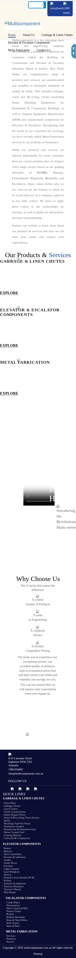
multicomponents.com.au (37, 947)
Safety (7, 820)
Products (11, 938)
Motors (7, 874)
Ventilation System (14, 826)
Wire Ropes (10, 892)
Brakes (7, 848)
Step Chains (12, 922)
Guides (7, 860)
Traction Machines (14, 886)
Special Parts (13, 925)
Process (10, 941)
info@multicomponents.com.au (25, 773)
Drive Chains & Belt (17, 908)
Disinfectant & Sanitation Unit (20, 829)
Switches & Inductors (15, 883)
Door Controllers (12, 854)
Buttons (8, 851)
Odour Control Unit (14, 832)
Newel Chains (13, 911)
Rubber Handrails (15, 917)
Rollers (7, 880)
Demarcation (13, 905)
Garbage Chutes (12, 805)
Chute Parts (10, 802)
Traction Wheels (12, 889)
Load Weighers (11, 871)
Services (10, 935)
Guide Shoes (10, 862)
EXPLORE (9, 293)
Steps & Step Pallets (16, 920)
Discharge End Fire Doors (17, 823)
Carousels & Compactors (17, 838)
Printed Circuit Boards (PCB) (19, 877)
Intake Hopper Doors (15, 814)
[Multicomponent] (24, 20)
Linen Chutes (11, 808)
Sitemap (38, 953)
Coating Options (12, 835)
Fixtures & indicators (15, 857)
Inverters (8, 865)
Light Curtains (11, 868)
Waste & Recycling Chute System (21, 817)
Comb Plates (13, 902)
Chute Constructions (15, 811)
